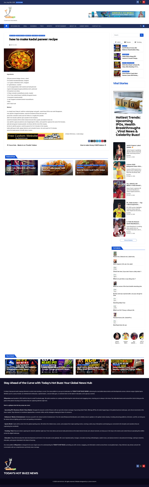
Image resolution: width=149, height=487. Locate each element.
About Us (73, 26)
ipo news (125, 45)
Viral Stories (120, 83)
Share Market (126, 71)
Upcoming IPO (15, 26)
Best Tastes (12, 35)
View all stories (128, 240)
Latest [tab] (118, 42)
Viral (25, 26)
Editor (20, 372)
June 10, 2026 (47, 372)
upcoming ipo (126, 54)
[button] (140, 26)
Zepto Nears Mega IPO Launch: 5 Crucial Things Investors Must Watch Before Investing (57, 369)
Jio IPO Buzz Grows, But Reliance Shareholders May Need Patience (130, 49)
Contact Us (96, 26)
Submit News (84, 26)
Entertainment (60, 26)
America (9, 165)
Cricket (124, 62)
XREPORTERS (60, 481)
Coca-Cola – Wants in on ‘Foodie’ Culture (22, 145)
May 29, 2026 (117, 372)
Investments (24, 165)
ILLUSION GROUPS (91, 481)
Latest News (31, 165)
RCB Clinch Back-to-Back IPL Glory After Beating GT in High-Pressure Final (131, 67)
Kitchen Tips (34, 35)
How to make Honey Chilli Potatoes (92, 145)
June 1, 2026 (82, 372)
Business (33, 26)
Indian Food (28, 35)
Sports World (130, 62)
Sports (49, 26)
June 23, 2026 (12, 372)
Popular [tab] (128, 42)
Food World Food (20, 35)
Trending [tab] (138, 42)
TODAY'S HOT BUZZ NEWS (10, 20)
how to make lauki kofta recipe (91, 170)
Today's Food (42, 35)
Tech (41, 26)
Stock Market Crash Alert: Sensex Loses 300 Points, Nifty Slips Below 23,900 (130, 75)
